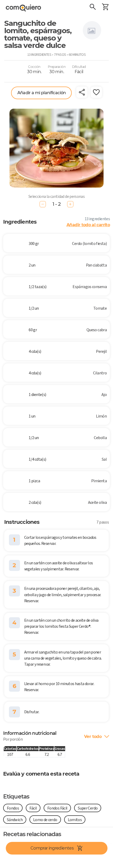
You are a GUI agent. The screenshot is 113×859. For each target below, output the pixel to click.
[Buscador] (92, 7)
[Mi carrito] (105, 7)
